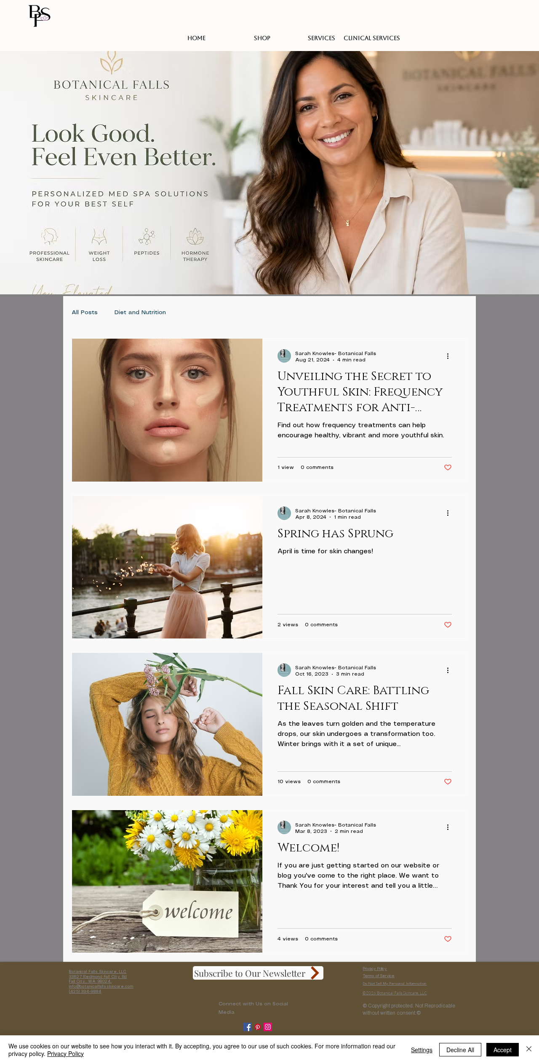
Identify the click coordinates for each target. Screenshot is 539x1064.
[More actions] (451, 356)
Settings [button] (421, 1049)
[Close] (529, 1049)
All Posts (85, 312)
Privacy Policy (375, 969)
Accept (503, 1049)
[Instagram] (268, 1027)
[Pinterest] (257, 1027)
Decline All (460, 1049)
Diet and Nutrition (140, 312)
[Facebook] (247, 1027)
